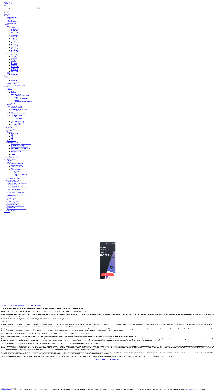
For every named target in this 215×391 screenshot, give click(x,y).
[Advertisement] (51, 228)
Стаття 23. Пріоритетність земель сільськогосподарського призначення (21, 305)
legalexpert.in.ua (193, 389)
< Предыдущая (100, 359)
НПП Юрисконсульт (6, 389)
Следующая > (114, 359)
